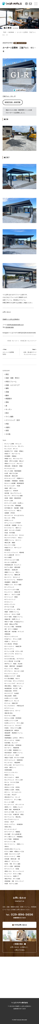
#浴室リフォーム (18, 752)
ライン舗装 (9, 416)
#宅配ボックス (9, 584)
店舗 (7, 392)
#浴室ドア (16, 876)
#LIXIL (6, 864)
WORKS (11, 32)
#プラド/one (8, 681)
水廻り (8, 427)
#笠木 (17, 755)
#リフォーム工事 (9, 651)
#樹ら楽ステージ (9, 785)
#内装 (16, 451)
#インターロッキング (11, 829)
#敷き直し (18, 817)
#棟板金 (14, 456)
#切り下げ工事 (13, 473)
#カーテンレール (9, 817)
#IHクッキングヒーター (11, 535)
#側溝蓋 (14, 525)
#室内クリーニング (10, 463)
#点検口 (18, 740)
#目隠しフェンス (18, 807)
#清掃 (6, 854)
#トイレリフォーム (10, 579)
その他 (8, 434)
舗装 (7, 388)
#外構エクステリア (10, 676)
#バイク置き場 (9, 661)
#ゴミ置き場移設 (9, 678)
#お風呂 (16, 693)
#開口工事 (7, 631)
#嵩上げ (21, 461)
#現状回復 (7, 881)
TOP (4, 32)
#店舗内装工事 (9, 730)
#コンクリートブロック (11, 673)
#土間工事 (7, 525)
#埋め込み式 (20, 705)
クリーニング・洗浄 (13, 420)
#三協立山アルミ (19, 621)
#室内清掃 (17, 567)
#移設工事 (15, 703)
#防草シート (8, 807)
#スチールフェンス (10, 760)
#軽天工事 (7, 542)
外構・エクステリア (20, 43)
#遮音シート (20, 844)
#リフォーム (15, 861)
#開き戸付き (8, 878)
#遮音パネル (8, 871)
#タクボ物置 (8, 557)
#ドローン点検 (9, 500)
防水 (7, 413)
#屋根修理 (7, 735)
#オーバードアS (9, 654)
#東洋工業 (13, 859)
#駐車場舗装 (17, 471)
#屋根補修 (18, 505)
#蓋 (13, 881)
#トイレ (20, 525)
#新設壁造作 (17, 498)
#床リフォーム (9, 574)
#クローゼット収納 (10, 715)
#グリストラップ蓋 (10, 841)
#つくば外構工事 (16, 834)
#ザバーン (7, 792)
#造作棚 (14, 631)
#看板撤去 (20, 836)
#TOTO (15, 691)
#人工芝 (15, 688)
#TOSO (13, 513)
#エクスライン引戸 (14, 854)
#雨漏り (21, 451)
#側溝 (11, 498)
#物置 (6, 612)
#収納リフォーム (18, 686)
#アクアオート (9, 671)
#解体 (13, 542)
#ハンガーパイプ (9, 804)
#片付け (7, 822)
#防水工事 (15, 476)
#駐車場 (21, 552)
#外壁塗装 (18, 718)
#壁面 (16, 597)
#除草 (17, 777)
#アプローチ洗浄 (19, 757)
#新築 (6, 461)
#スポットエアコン (10, 824)
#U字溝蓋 (12, 532)
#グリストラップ (9, 869)
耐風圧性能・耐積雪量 (12, 102)
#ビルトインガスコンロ (11, 636)
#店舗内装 (7, 550)
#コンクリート (9, 592)
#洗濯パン (7, 641)
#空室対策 (18, 745)
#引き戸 (14, 794)
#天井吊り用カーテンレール (12, 849)
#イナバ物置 (17, 584)
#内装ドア (7, 453)
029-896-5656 (10, 327)
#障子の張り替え (9, 745)
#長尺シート (12, 767)
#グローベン (18, 654)
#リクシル (7, 703)
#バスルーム (8, 876)
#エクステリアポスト (11, 537)
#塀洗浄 (16, 730)
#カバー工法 (8, 814)
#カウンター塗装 (9, 812)
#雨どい (18, 572)
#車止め (16, 668)
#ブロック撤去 (17, 873)
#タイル (7, 782)
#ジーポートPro (9, 505)
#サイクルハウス (18, 458)
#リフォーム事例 (9, 444)
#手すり (21, 738)
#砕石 (6, 530)
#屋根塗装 (7, 634)
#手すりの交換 (13, 461)
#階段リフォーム (9, 572)
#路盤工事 (15, 582)
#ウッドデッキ (20, 804)
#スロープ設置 (16, 614)
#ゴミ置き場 (8, 644)
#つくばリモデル (19, 515)
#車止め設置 (8, 696)
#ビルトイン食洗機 (10, 483)
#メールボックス (16, 792)
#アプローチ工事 (9, 607)
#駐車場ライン (17, 750)
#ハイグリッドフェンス (11, 552)
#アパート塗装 (9, 866)
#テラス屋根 (8, 750)
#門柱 (13, 518)
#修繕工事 (18, 646)
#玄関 (6, 883)
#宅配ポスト (20, 478)
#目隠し (18, 789)
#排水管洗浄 (8, 752)
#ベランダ (21, 631)
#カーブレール (16, 453)
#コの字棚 (17, 661)
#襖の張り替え (9, 713)
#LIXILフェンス (9, 520)
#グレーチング (19, 881)
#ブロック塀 (19, 651)
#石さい (20, 537)
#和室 (18, 676)
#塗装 (14, 663)
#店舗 (17, 869)
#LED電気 (7, 743)
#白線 (6, 532)
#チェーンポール (9, 740)
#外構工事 (23, 341)
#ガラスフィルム (9, 656)
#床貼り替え (8, 827)
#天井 (6, 767)
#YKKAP (15, 490)
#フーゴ (18, 710)
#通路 (18, 856)
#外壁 (6, 624)
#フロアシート (9, 799)
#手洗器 (15, 644)
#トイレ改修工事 (9, 555)
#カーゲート (8, 577)
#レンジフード (20, 812)
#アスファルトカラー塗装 (12, 560)
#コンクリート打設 (10, 545)
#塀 (11, 864)
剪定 (7, 374)
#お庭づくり (8, 490)
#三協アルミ (8, 639)
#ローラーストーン (10, 844)
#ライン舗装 (16, 864)
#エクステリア (32, 341)
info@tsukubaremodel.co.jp (15, 324)
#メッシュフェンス (18, 871)
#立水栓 (20, 663)
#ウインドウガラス (18, 681)
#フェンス (18, 444)
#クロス (21, 535)
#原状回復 (18, 626)
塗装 (7, 402)
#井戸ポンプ (8, 663)
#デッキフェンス (9, 755)
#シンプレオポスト (10, 705)
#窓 (19, 859)
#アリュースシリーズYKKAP (13, 523)
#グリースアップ (9, 831)
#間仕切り (7, 570)
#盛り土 (19, 510)
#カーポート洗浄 (19, 671)
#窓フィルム (12, 488)
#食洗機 (16, 508)
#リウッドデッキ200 (10, 503)
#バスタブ (18, 725)
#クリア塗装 (8, 839)
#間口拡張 (7, 466)
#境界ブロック (16, 619)
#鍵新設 (18, 831)
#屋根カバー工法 (19, 851)
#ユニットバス (9, 668)
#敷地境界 (7, 733)
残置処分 (9, 398)
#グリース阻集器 (13, 629)
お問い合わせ (20, 925)
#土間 (6, 473)
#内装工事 (7, 476)
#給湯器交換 (8, 688)
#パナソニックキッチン (11, 772)
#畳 (20, 688)
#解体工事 (17, 574)
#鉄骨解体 (7, 481)
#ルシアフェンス (9, 780)
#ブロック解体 (9, 851)
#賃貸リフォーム (9, 775)
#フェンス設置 (17, 639)
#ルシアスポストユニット (12, 819)
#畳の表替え (8, 686)
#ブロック (7, 614)
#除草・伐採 (8, 809)
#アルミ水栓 (8, 765)
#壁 (6, 629)
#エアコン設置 (16, 594)
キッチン (9, 409)
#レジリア (15, 743)
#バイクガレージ (9, 528)
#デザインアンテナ (10, 604)
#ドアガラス (20, 658)
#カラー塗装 (8, 616)
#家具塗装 (17, 866)
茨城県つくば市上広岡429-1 (11, 319)
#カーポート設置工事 (11, 562)
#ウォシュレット (9, 725)
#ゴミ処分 (7, 794)
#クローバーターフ (10, 856)
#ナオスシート (9, 602)
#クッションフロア (10, 683)
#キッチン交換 (9, 471)
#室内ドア (7, 861)
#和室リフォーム (9, 540)
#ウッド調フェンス (10, 836)
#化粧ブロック (9, 547)
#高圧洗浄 (12, 666)
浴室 (7, 430)
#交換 (18, 486)
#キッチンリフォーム (11, 446)
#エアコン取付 (9, 567)
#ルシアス (7, 495)
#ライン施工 (20, 723)
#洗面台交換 (8, 691)
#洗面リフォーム (18, 616)
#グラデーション (9, 708)
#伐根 (21, 508)
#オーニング (17, 547)
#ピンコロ (7, 518)
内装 (7, 424)
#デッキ (15, 448)
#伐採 (6, 666)
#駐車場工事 (16, 809)
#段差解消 (7, 582)
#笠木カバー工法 (9, 787)
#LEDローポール (9, 710)
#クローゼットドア (10, 478)
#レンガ (16, 701)
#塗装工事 (17, 592)
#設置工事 (15, 570)
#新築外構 (16, 747)
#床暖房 (7, 513)
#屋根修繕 (15, 481)
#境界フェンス (9, 701)
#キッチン (21, 446)
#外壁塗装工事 (9, 565)
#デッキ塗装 (16, 878)
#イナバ (18, 555)
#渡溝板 (21, 481)
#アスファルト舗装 (17, 495)
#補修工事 (7, 619)
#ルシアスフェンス (16, 493)
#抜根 (6, 488)
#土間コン (21, 503)
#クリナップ (20, 683)
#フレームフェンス (10, 510)
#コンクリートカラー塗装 (12, 589)
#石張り (18, 787)
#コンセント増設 (9, 626)
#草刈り (7, 846)
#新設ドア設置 (9, 757)
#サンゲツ (20, 463)
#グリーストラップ (10, 599)
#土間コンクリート (10, 723)
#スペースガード (9, 646)
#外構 (9, 341)
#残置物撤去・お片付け (11, 738)
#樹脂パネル (8, 458)
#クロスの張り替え (10, 658)
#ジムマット (17, 565)
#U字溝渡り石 (8, 508)
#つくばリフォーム (10, 609)
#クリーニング (9, 597)
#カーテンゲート (9, 649)
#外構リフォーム (14, 612)
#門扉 (18, 609)
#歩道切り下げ (9, 451)
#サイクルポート (9, 777)
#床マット (7, 594)
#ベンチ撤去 (17, 799)
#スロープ (15, 641)
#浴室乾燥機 (8, 770)
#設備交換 (20, 824)
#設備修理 (19, 666)
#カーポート (15, 341)
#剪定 (22, 814)
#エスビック (16, 577)
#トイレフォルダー (10, 486)
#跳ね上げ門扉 (13, 624)
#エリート (18, 540)
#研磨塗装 (16, 839)
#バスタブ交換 (15, 782)
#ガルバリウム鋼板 (16, 728)
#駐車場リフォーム (17, 733)
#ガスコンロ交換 (9, 718)
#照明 (14, 696)
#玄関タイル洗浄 (9, 789)
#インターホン (9, 762)
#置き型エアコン (9, 797)
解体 (7, 395)
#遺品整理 (17, 762)
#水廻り (7, 728)
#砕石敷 (7, 493)
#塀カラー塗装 (9, 621)
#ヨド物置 (7, 834)
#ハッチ (18, 797)
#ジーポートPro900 (14, 530)
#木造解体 (7, 456)
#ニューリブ (8, 873)
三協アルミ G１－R (9, 96)
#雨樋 (20, 466)
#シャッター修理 (9, 802)
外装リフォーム (11, 381)
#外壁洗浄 (20, 579)
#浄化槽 (7, 859)
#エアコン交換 (13, 883)
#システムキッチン (10, 468)
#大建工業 (16, 814)
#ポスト (18, 678)
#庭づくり (18, 528)
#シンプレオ (8, 448)
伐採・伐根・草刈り (13, 378)
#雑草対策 (20, 760)
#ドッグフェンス (9, 587)
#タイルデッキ (9, 515)
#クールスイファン (18, 765)
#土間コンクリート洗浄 (11, 698)
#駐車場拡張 (20, 483)
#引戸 (12, 822)
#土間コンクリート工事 (11, 720)
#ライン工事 (19, 780)
